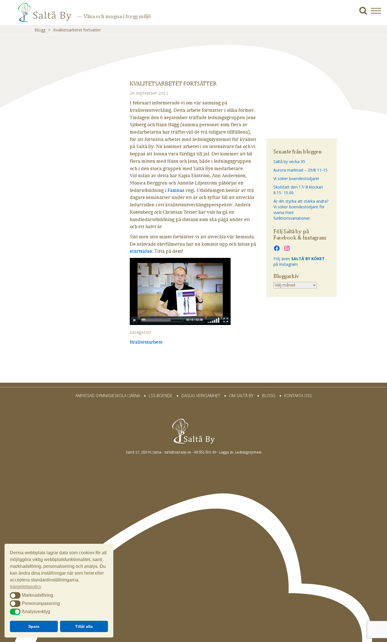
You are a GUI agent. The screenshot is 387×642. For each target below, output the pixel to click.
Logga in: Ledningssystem (240, 452)
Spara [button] (33, 626)
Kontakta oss (298, 395)
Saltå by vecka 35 (289, 161)
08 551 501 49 (205, 452)
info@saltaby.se (177, 452)
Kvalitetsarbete (146, 342)
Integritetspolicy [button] (25, 586)
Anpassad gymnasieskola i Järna (107, 395)
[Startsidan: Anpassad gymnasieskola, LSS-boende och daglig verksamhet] (37, 16)
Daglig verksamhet (200, 395)
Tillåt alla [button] (84, 626)
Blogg (40, 30)
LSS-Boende (161, 395)
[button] (378, 10)
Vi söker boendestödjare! (296, 178)
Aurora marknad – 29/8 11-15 (300, 170)
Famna (174, 190)
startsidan (141, 251)
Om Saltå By (241, 395)
